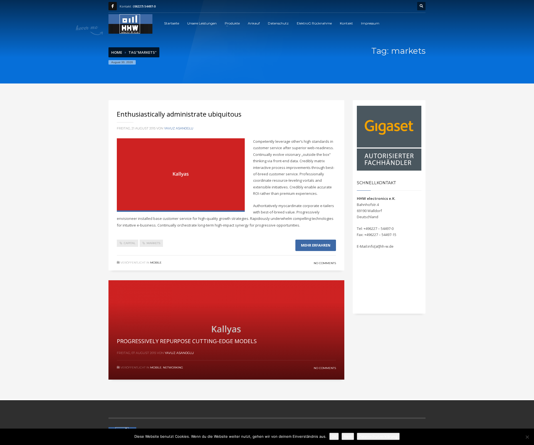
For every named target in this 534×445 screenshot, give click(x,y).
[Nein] (527, 437)
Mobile (156, 262)
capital (129, 243)
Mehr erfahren (315, 245)
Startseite (171, 23)
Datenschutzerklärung (378, 436)
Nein (348, 436)
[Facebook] (112, 6)
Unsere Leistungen (202, 23)
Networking (173, 367)
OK (334, 436)
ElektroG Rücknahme (314, 23)
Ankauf (254, 23)
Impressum (370, 23)
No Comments (325, 263)
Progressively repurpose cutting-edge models (187, 341)
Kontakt (346, 23)
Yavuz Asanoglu (178, 128)
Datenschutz (278, 23)
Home (116, 52)
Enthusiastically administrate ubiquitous (179, 114)
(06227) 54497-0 (144, 6)
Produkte (232, 23)
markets (153, 243)
